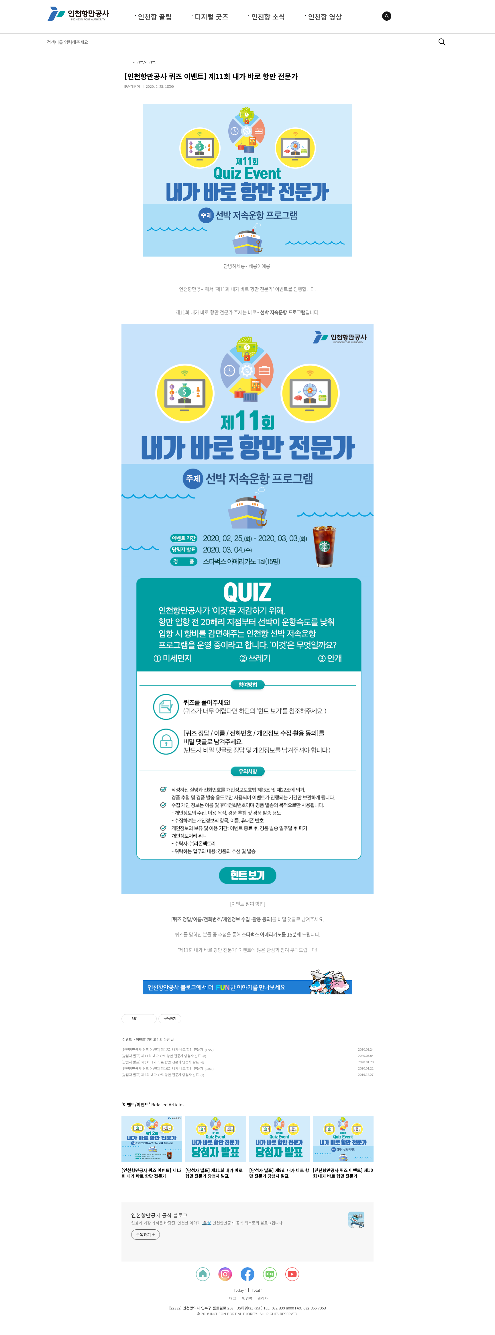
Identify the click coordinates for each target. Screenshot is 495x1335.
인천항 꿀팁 (155, 16)
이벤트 (127, 1039)
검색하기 (442, 42)
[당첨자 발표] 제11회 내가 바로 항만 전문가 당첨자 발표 (161, 1055)
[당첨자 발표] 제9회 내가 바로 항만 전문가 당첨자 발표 (160, 1062)
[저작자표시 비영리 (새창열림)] (186, 1018)
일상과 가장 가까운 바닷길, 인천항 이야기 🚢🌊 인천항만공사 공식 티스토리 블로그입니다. (207, 1223)
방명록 (247, 1298)
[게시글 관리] (150, 1018)
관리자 (263, 1298)
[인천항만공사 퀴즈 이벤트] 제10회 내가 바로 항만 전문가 (162, 1068)
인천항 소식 (268, 16)
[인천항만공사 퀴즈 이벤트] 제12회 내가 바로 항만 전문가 (162, 1049)
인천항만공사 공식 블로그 (159, 1215)
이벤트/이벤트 (144, 63)
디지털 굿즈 (211, 16)
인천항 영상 (325, 16)
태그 (232, 1298)
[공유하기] (143, 1018)
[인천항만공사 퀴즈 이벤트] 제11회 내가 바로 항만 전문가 (211, 76)
